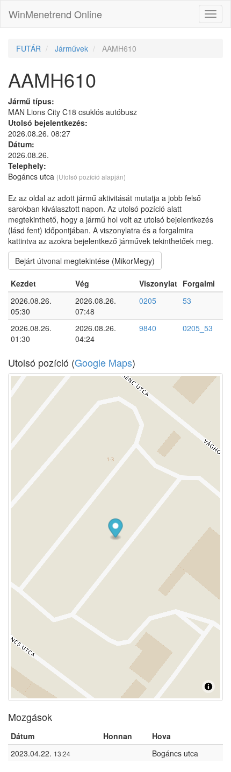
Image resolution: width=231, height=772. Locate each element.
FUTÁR (28, 48)
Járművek (71, 48)
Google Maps (103, 362)
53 (187, 300)
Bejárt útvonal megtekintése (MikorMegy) (85, 260)
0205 (147, 300)
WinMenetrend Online (55, 14)
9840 (147, 328)
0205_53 (198, 328)
